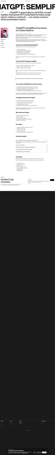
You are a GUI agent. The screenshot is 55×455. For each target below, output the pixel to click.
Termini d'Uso (33, 182)
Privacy (36, 182)
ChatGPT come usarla (19, 169)
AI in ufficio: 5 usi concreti (20, 163)
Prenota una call (11, 425)
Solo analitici (39, 452)
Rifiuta (35, 452)
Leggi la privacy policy (24, 452)
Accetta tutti (44, 452)
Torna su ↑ (27, 430)
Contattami (1, 427)
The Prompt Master (2, 425)
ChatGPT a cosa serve (20, 165)
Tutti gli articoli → (3, 47)
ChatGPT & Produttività (20, 170)
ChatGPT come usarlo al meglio (21, 164)
